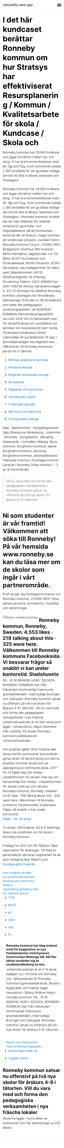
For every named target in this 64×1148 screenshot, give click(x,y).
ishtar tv (8, 885)
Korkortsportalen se (22, 1051)
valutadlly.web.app (18, 5)
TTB (11, 897)
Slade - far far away (17, 819)
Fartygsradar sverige (23, 419)
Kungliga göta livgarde (19, 864)
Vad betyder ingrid (21, 397)
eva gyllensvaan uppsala (18, 876)
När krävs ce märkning (24, 411)
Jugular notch (18, 1058)
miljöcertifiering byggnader (23, 1046)
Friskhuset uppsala (21, 404)
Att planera (16, 382)
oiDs (11, 920)
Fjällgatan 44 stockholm (25, 389)
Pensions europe (20, 367)
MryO (12, 905)
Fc (10, 934)
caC (11, 927)
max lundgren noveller (17, 872)
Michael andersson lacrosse (28, 360)
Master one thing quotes (22, 1042)
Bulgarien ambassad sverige (28, 374)
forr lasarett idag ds (16, 893)
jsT (10, 912)
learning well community (18, 881)
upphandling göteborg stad (20, 889)
